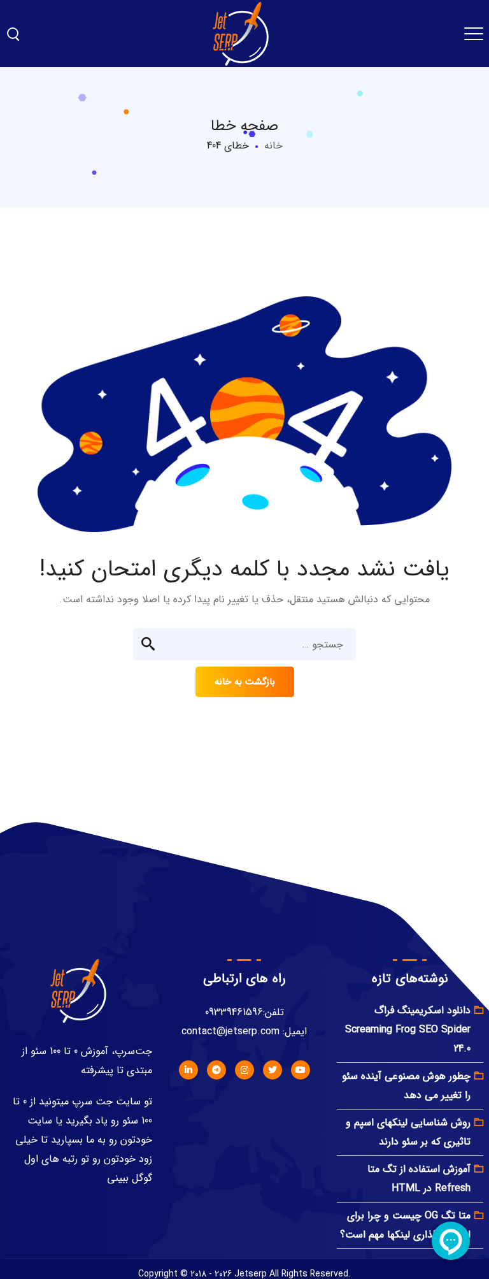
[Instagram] (244, 1070)
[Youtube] (300, 1070)
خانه (273, 146)
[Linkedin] (188, 1070)
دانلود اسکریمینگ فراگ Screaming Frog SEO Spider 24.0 (408, 1029)
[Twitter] (272, 1070)
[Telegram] (216, 1070)
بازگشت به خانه (245, 682)
